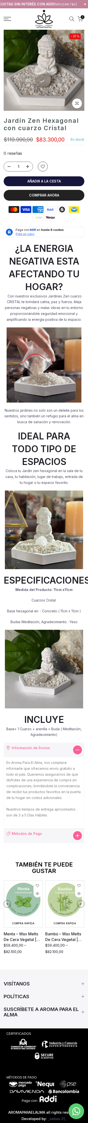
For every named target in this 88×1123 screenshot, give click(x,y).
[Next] (77, 70)
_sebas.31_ (57, 1118)
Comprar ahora (44, 195)
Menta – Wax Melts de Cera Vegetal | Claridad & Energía (21, 936)
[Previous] (11, 70)
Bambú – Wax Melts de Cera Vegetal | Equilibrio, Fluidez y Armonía (63, 936)
